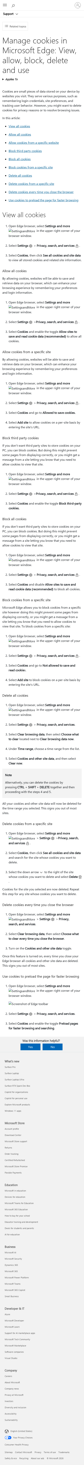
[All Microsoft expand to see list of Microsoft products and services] (5, 5)
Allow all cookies (20, 134)
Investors (9, 1401)
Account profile (12, 1128)
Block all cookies (20, 159)
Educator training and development (21, 1221)
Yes (30, 1047)
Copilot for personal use (16, 1098)
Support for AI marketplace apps (20, 1333)
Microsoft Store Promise (16, 1166)
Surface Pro (10, 1066)
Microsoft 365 (11, 1271)
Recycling (23, 1458)
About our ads (37, 1458)
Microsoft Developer (14, 1320)
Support (8, 14)
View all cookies (19, 126)
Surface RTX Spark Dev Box (17, 1085)
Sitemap (9, 1452)
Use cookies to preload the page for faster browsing (43, 200)
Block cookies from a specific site (31, 167)
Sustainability (11, 1419)
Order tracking (11, 1153)
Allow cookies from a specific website (34, 142)
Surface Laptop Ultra (14, 1079)
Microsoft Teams (13, 1283)
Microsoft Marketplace (15, 1345)
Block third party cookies (25, 151)
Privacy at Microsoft (14, 1394)
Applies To (11, 79)
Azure (7, 1314)
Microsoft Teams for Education (19, 1203)
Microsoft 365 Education (16, 1209)
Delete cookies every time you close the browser (41, 192)
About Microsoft (12, 1382)
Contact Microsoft (23, 1452)
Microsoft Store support (16, 1141)
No (53, 1047)
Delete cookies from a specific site (31, 184)
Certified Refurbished (15, 1160)
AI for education (12, 1234)
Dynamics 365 (11, 1264)
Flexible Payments (13, 1172)
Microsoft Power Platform (17, 1277)
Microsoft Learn (12, 1326)
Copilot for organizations (16, 1092)
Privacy (38, 1452)
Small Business (12, 1296)
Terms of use (50, 1452)
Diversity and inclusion (15, 1407)
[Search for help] (13, 5)
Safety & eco (11, 1458)
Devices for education (15, 1196)
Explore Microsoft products (17, 1104)
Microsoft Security (13, 1258)
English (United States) (21, 1431)
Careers (8, 1376)
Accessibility (10, 1413)
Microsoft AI (10, 1252)
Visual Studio (11, 1358)
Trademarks (64, 1452)
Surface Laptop (12, 1073)
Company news (12, 1388)
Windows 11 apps (13, 1110)
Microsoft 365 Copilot (15, 1290)
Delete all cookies (20, 175)
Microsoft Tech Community (17, 1339)
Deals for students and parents (19, 1228)
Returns (8, 1147)
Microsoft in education (15, 1190)
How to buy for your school (17, 1215)
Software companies (14, 1351)
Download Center (13, 1135)
